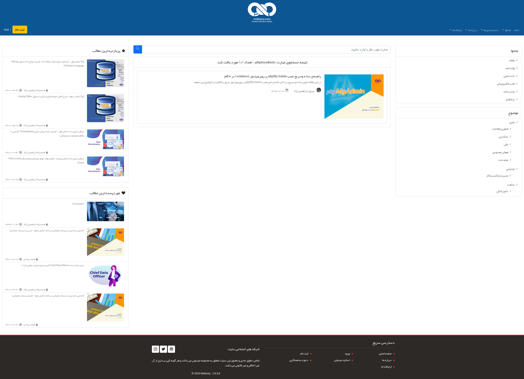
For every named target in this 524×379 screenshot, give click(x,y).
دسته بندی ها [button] (491, 30)
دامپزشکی (502, 191)
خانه (516, 30)
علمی (512, 122)
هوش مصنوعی (500, 152)
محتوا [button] (508, 30)
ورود (6, 29)
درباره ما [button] (473, 30)
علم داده (503, 160)
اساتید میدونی (342, 359)
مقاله (512, 60)
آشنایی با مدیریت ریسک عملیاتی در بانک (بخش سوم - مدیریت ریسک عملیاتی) (46, 230)
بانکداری (503, 136)
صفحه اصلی (385, 353)
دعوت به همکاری (298, 359)
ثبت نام (20, 29)
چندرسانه (509, 91)
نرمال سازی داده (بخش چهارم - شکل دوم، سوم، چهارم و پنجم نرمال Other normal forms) (46, 160)
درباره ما (387, 359)
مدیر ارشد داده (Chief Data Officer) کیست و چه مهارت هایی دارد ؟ (52, 265)
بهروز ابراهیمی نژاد (304, 90)
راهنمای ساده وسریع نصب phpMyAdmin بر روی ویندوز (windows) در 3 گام (272, 76)
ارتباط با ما (386, 366)
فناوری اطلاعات (500, 128)
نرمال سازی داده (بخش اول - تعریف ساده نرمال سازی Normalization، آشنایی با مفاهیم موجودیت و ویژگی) (47, 133)
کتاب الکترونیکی (506, 83)
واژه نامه (510, 68)
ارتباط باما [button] (457, 30)
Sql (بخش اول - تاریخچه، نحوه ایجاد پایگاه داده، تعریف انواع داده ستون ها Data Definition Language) (47, 63)
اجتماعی (510, 169)
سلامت (511, 184)
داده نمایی (509, 76)
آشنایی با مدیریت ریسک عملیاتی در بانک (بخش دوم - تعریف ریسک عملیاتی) (48, 296)
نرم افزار (510, 99)
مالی (506, 144)
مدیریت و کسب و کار (497, 175)
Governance (78, 204)
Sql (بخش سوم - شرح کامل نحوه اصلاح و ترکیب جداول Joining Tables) (51, 96)
